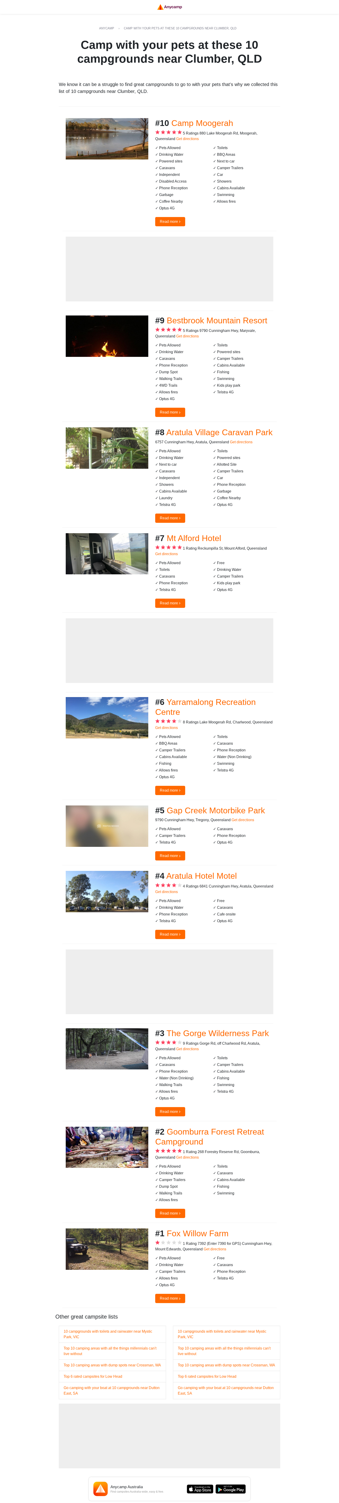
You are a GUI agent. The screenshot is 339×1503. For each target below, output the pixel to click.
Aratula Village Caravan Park (219, 432)
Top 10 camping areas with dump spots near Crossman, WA (112, 1365)
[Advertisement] (169, 269)
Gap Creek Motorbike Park (216, 810)
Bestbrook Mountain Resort (217, 320)
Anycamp (106, 28)
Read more (170, 221)
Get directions (187, 139)
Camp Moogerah (202, 123)
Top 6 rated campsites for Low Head (93, 1376)
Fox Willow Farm (198, 1233)
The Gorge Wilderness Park (218, 1033)
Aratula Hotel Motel (201, 876)
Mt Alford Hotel (194, 538)
